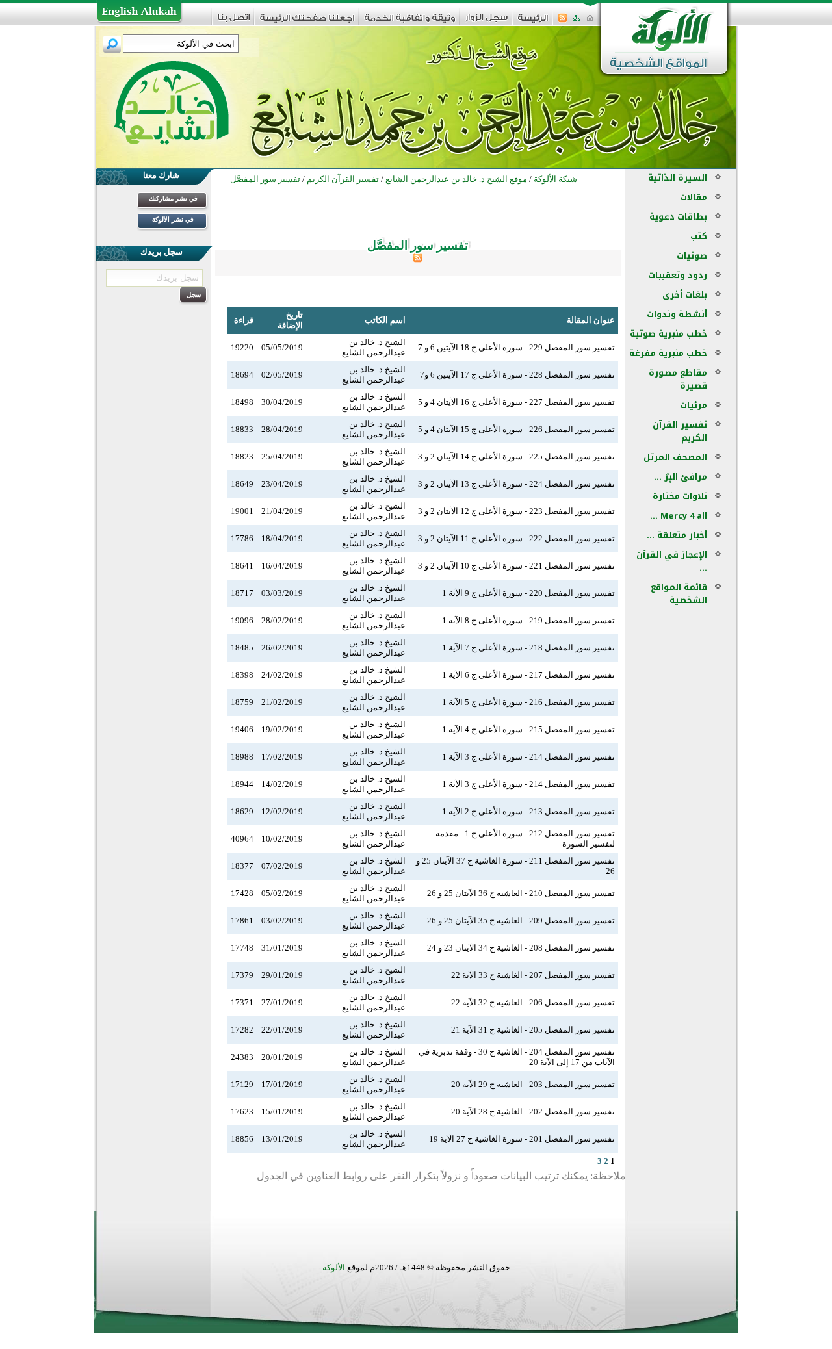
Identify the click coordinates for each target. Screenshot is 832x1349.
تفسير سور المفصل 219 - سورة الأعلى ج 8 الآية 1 (528, 620)
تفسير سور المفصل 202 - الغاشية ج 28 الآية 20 (533, 1111)
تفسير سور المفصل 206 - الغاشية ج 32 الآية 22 (533, 1002)
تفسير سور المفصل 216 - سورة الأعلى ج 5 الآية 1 (528, 702)
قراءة (244, 320)
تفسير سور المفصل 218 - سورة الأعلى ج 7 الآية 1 (528, 647)
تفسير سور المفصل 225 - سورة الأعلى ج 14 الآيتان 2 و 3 (516, 456)
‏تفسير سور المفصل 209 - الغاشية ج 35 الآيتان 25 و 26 (521, 920)
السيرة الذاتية (677, 178)
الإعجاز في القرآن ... (671, 561)
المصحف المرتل (675, 457)
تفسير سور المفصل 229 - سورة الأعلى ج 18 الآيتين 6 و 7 (516, 347)
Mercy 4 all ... (678, 515)
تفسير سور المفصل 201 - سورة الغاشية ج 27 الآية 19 (522, 1139)
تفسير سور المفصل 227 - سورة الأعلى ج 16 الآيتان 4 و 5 (516, 402)
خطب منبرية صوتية (668, 334)
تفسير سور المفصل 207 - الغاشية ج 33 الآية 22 (533, 975)
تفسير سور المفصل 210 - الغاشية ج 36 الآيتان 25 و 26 (521, 893)
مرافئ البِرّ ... (680, 477)
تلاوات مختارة (680, 496)
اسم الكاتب (385, 320)
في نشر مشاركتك (173, 198)
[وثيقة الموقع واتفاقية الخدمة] (410, 22)
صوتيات (692, 256)
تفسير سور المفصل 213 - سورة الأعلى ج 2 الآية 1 (528, 811)
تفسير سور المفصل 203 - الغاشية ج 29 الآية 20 (533, 1084)
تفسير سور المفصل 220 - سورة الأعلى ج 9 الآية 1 (528, 593)
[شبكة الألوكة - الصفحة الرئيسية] (533, 22)
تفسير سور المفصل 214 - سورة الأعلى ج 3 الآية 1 (528, 757)
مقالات (693, 197)
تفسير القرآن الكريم (680, 431)
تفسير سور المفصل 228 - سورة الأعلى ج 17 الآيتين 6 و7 (517, 374)
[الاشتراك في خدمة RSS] (562, 22)
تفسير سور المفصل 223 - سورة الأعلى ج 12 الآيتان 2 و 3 (516, 511)
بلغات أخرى (684, 295)
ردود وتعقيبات (677, 275)
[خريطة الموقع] (576, 22)
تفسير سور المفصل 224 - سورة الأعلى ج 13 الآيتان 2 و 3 (516, 484)
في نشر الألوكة (173, 219)
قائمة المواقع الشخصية (679, 593)
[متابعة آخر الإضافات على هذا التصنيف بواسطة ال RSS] (417, 259)
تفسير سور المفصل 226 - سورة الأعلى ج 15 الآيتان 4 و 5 (516, 429)
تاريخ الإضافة (290, 320)
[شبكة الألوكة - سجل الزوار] (486, 22)
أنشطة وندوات (677, 314)
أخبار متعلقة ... (677, 535)
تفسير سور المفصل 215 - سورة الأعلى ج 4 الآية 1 (528, 729)
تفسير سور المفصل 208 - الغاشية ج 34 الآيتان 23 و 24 (521, 948)
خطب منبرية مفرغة (668, 353)
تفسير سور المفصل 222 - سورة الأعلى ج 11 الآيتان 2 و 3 (516, 538)
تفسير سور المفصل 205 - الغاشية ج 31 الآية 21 (533, 1029)
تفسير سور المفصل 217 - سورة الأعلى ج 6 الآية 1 (528, 675)
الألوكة (333, 1267)
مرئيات (693, 405)
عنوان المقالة (591, 320)
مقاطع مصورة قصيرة (678, 379)
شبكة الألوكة (555, 179)
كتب (698, 236)
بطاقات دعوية (678, 217)
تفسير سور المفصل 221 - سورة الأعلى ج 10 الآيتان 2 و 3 (516, 566)
